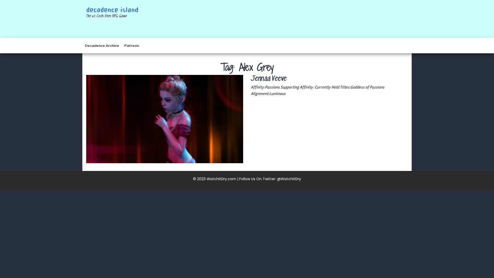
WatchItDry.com (221, 178)
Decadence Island (112, 10)
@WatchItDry (289, 178)
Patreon (131, 45)
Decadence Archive (102, 45)
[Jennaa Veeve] (164, 118)
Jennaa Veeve (269, 79)
